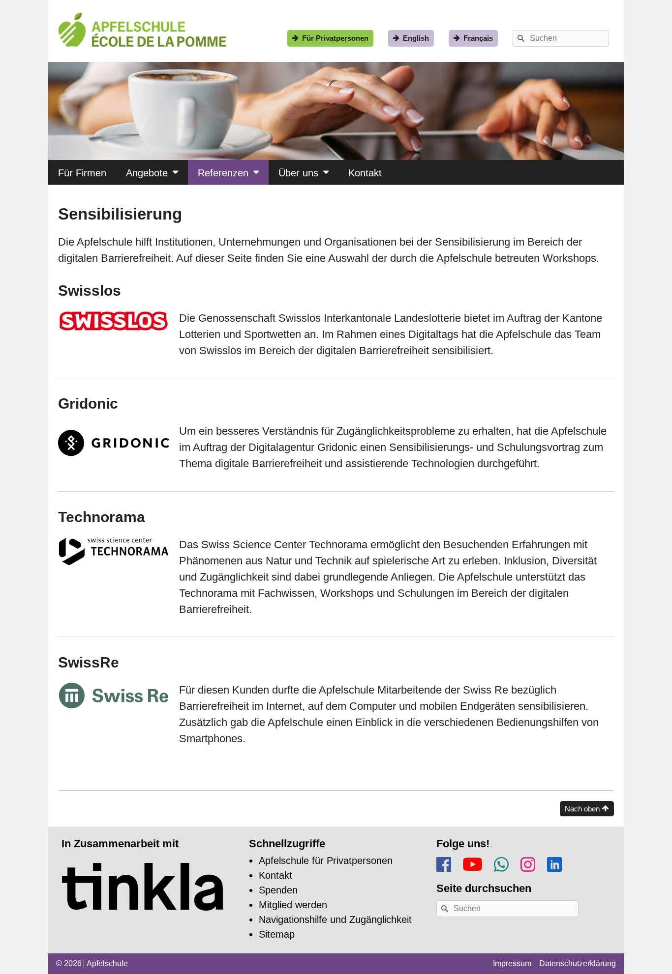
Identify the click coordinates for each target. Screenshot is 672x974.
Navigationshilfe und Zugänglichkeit (335, 919)
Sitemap (277, 934)
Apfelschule (107, 963)
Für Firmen (82, 172)
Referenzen (223, 172)
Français (478, 38)
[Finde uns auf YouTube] (472, 862)
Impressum (512, 963)
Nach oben (582, 809)
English (416, 38)
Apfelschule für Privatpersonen (326, 860)
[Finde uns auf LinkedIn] (554, 863)
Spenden (278, 890)
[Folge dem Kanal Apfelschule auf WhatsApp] (501, 863)
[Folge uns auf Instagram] (527, 863)
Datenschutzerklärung (577, 963)
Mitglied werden (293, 904)
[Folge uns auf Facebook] (443, 863)
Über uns (298, 172)
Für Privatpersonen (335, 38)
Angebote (147, 172)
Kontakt (365, 172)
